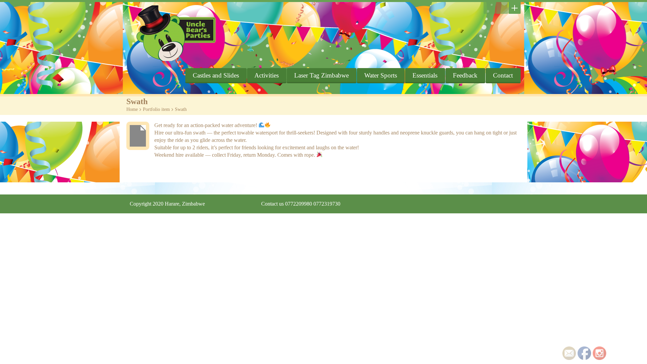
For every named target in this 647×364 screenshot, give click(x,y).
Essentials (424, 75)
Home (132, 109)
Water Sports (380, 75)
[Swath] (138, 136)
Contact (503, 75)
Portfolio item (156, 109)
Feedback (465, 75)
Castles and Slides (216, 75)
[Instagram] (490, 8)
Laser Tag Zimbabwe (321, 75)
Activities (266, 75)
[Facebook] (502, 8)
